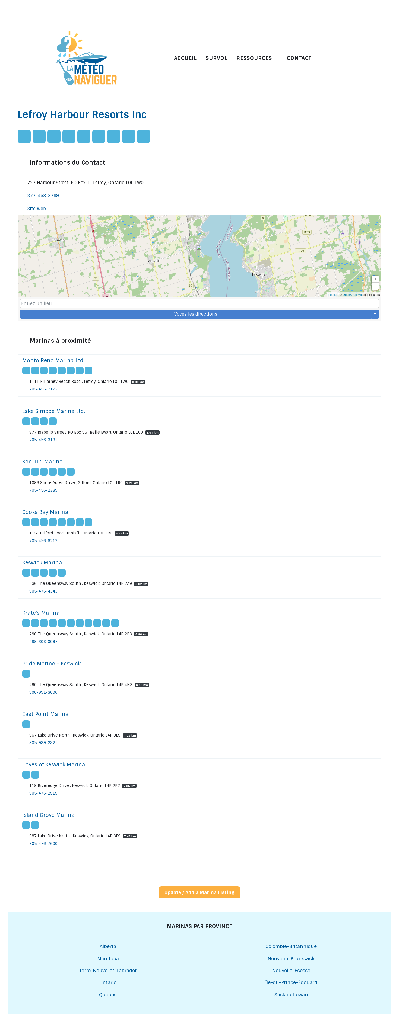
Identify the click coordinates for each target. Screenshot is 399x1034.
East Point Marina (45, 714)
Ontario (107, 982)
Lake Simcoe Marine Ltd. (53, 411)
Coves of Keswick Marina (53, 764)
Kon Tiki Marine (42, 461)
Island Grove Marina (48, 815)
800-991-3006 (43, 692)
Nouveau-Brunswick (291, 958)
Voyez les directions (195, 314)
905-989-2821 (43, 742)
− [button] (375, 286)
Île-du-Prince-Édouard (291, 982)
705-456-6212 (43, 540)
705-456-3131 (43, 439)
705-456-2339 (43, 490)
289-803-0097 (43, 641)
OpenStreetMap (353, 294)
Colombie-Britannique (291, 946)
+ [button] (375, 279)
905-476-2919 (43, 793)
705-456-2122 (43, 389)
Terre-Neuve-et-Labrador (108, 970)
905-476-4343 (43, 591)
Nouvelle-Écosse (291, 970)
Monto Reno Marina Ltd (52, 360)
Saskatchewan (291, 994)
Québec (108, 994)
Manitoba (108, 958)
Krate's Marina (41, 613)
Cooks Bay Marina (45, 512)
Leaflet (332, 294)
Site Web (36, 209)
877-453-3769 (43, 196)
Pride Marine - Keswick (51, 663)
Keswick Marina (42, 562)
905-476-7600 (43, 843)
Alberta (108, 946)
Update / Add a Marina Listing (199, 892)
